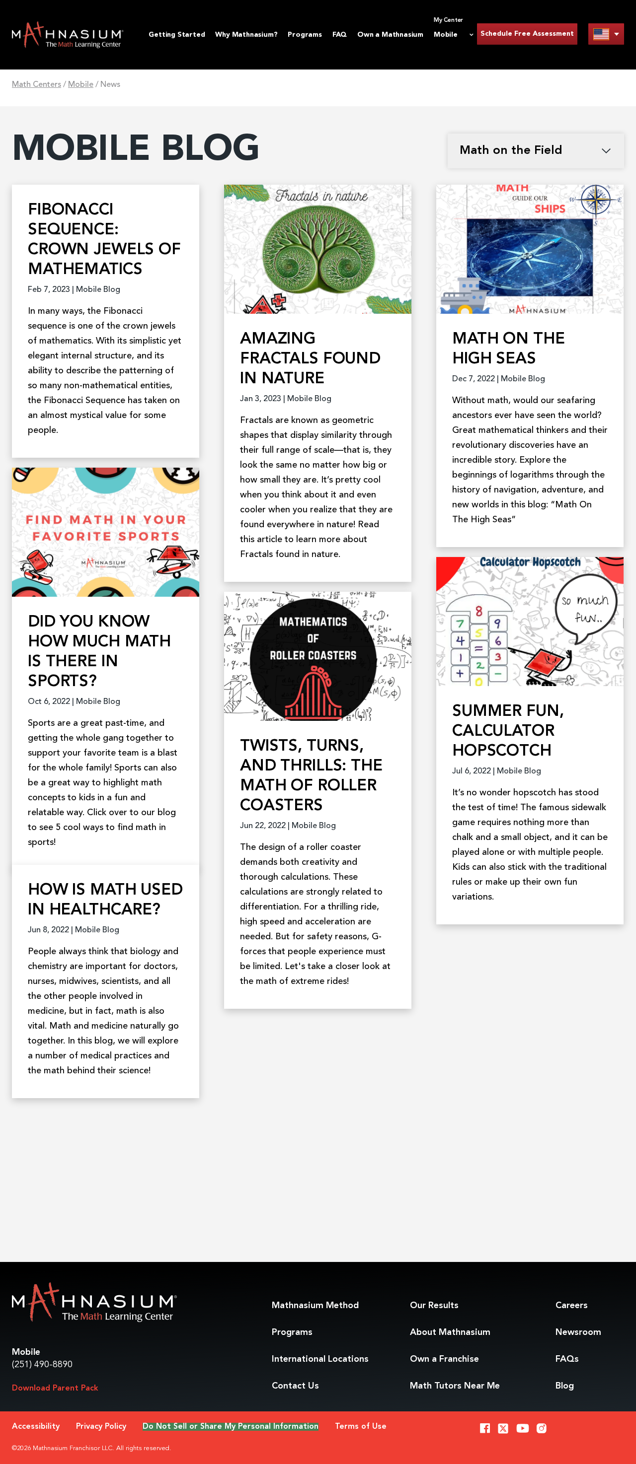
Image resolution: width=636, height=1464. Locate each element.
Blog (565, 1386)
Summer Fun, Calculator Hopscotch (507, 732)
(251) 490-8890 (42, 1364)
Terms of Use (361, 1427)
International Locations (320, 1359)
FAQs (567, 1359)
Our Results (434, 1305)
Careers (572, 1305)
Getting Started (177, 34)
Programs (304, 34)
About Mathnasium (450, 1332)
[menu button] (606, 34)
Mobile (80, 85)
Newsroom (578, 1332)
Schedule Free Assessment (527, 33)
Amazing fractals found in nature (310, 359)
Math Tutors (455, 1386)
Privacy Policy (101, 1427)
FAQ (339, 34)
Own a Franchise (444, 1359)
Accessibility (36, 1427)
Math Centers (36, 85)
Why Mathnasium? (246, 34)
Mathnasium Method (315, 1305)
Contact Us (295, 1386)
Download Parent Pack (55, 1389)
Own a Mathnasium (390, 34)
